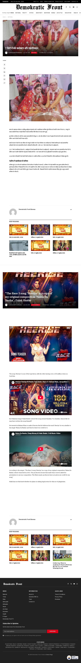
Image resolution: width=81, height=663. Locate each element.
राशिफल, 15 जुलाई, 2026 (59, 253)
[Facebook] (4, 64)
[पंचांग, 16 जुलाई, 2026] (62, 229)
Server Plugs (49, 654)
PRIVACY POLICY (59, 1)
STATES (31, 12)
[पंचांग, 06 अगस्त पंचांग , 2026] (18, 229)
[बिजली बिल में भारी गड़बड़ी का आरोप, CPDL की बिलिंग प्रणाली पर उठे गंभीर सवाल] (18, 245)
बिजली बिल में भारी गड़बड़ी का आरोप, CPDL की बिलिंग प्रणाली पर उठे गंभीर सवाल (17, 254)
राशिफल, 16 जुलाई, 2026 (16, 1)
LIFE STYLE (59, 12)
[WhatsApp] (4, 75)
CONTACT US (74, 1)
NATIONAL (18, 12)
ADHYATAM (47, 12)
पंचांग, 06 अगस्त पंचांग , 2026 (16, 237)
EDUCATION (68, 12)
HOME (12, 12)
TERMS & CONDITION (49, 1)
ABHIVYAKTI (39, 12)
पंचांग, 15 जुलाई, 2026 (36, 253)
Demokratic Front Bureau (16, 52)
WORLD (53, 12)
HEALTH (76, 12)
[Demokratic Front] (39, 7)
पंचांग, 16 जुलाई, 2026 (58, 237)
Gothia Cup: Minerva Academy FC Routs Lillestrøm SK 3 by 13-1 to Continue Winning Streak (62, 565)
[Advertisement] (40, 65)
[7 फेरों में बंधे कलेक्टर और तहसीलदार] (40, 38)
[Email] (4, 79)
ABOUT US (36, 1)
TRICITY (24, 12)
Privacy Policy (32, 635)
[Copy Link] (4, 82)
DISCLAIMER (67, 1)
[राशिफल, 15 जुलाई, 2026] (62, 245)
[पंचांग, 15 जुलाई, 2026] (40, 245)
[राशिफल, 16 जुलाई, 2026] (40, 229)
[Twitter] (4, 68)
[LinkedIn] (4, 71)
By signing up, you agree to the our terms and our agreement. (22, 635)
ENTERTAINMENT (36, 304)
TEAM (41, 1)
